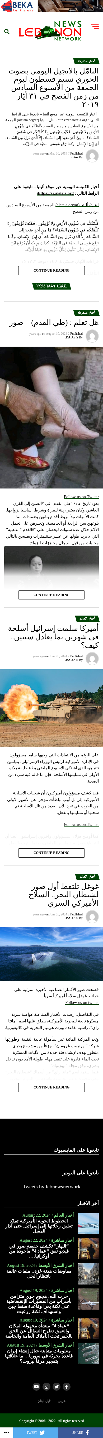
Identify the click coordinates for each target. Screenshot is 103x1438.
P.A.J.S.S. (71, 337)
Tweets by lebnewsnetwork (52, 1186)
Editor (73, 157)
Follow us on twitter (82, 1002)
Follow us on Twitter (81, 497)
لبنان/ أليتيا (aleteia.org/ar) (77, 205)
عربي (62, 1401)
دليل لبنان (45, 1401)
